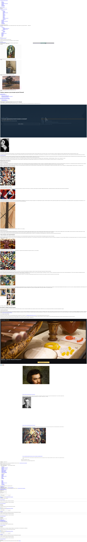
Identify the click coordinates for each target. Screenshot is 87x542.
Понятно (20, 540)
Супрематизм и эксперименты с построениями (7, 96)
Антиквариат (3, 484)
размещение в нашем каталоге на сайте (31, 315)
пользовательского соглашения (9, 508)
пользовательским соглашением (21, 488)
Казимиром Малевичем (3, 155)
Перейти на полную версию (3, 489)
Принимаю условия (7, 508)
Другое (2, 483)
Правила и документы (4, 472)
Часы (2, 477)
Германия (4, 31)
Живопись (3, 478)
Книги (2, 480)
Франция (4, 29)
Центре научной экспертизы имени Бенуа (7, 312)
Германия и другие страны (6, 28)
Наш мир (3, 468)
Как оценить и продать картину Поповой (5, 98)
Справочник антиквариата (5, 467)
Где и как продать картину (5, 100)
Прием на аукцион (4, 470)
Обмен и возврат (4, 471)
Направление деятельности (3, 94)
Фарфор (2, 475)
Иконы (2, 481)
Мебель (2, 482)
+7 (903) (2, 486)
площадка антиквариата (10, 487)
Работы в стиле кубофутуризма (5, 95)
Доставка (3, 469)
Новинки (3, 474)
